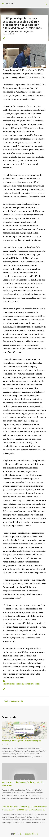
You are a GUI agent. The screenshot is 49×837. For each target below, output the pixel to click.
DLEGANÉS (10, 4)
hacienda (29, 684)
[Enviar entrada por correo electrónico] (4, 681)
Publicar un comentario (13, 701)
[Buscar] (45, 3)
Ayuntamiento (9, 684)
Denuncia (20, 684)
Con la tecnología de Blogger (26, 834)
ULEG (37, 684)
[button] (4, 38)
